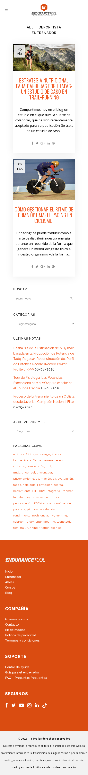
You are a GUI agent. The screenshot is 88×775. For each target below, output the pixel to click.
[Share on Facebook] (32, 143)
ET (54, 478)
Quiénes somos (16, 619)
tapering (49, 521)
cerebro (60, 460)
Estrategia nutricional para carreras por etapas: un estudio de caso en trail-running (44, 89)
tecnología (64, 521)
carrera (48, 460)
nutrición (56, 497)
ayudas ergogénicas (47, 454)
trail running (29, 527)
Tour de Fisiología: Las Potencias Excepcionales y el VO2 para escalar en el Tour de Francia (42, 383)
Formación (44, 484)
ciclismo (19, 466)
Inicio (9, 571)
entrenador (44, 472)
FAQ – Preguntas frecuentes (26, 678)
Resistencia (40, 515)
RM (52, 515)
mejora (29, 497)
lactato (18, 497)
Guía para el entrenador (22, 672)
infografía (53, 491)
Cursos (10, 587)
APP (28, 454)
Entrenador (13, 577)
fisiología (29, 484)
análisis (18, 454)
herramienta (22, 491)
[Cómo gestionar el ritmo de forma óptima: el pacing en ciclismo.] (44, 179)
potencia (19, 509)
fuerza (58, 484)
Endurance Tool (24, 472)
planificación (62, 503)
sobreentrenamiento (27, 521)
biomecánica (22, 460)
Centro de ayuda (17, 667)
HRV (42, 491)
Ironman (68, 491)
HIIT (34, 491)
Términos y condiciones (22, 640)
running (61, 515)
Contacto (12, 624)
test (15, 527)
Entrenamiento (23, 478)
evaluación (65, 478)
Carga (37, 460)
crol (48, 466)
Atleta (9, 582)
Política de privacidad (20, 635)
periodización (22, 503)
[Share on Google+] (43, 143)
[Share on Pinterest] (53, 143)
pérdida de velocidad (42, 509)
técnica (56, 527)
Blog (8, 593)
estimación (43, 478)
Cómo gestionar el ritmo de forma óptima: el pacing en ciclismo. (44, 215)
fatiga (17, 484)
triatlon (44, 527)
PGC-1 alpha (42, 503)
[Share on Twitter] (36, 143)
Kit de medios (15, 630)
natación (42, 497)
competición (35, 466)
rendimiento (21, 515)
